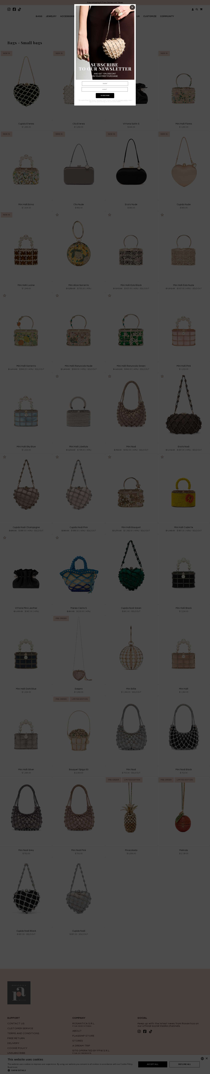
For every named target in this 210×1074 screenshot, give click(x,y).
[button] (132, 7)
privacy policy (123, 100)
